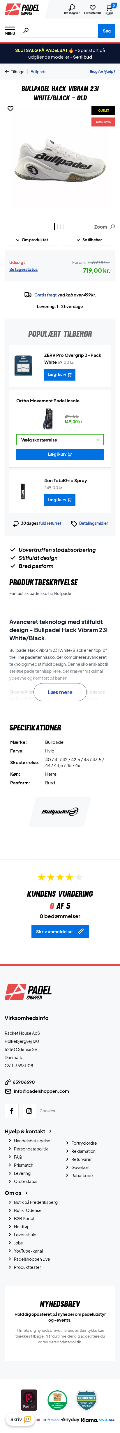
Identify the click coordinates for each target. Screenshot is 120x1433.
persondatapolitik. (65, 1341)
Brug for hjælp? (102, 71)
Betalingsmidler (93, 523)
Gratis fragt (45, 294)
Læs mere (60, 692)
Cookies (47, 1110)
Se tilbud (82, 56)
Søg (107, 30)
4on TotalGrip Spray (65, 480)
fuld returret (50, 523)
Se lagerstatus (23, 269)
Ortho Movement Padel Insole (48, 400)
